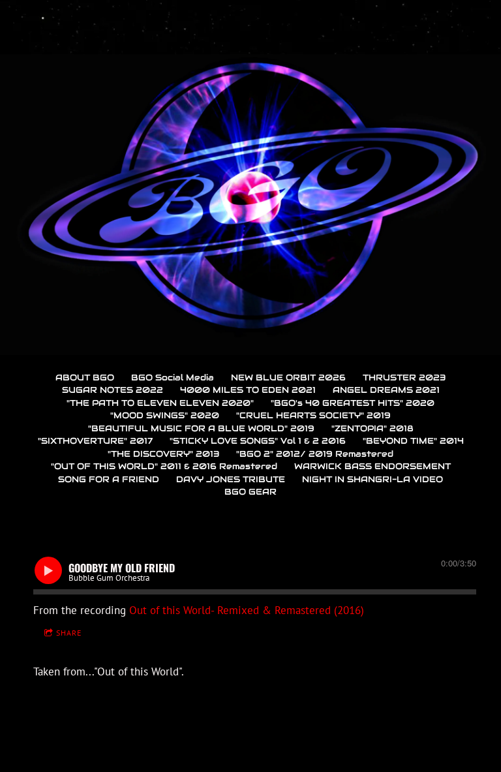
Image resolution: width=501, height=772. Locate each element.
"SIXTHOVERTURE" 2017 (95, 440)
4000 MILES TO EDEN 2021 (248, 389)
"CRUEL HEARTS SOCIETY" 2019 (313, 415)
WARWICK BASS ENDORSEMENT (372, 466)
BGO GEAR (250, 491)
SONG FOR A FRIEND (108, 479)
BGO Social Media (172, 377)
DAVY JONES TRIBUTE (230, 479)
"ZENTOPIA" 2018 (372, 428)
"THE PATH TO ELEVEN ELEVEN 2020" (160, 403)
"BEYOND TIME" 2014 (413, 440)
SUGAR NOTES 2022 (112, 389)
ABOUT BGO (84, 377)
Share (69, 633)
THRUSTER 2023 (404, 377)
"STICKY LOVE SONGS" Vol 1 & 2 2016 (258, 440)
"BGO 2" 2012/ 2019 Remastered (314, 453)
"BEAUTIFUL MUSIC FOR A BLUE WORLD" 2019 (201, 428)
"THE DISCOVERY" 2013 (163, 453)
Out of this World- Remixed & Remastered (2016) (246, 610)
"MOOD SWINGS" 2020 (164, 415)
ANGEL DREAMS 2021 (386, 389)
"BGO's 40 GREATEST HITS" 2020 (352, 403)
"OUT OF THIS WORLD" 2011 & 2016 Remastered (164, 466)
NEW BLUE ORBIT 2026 (288, 377)
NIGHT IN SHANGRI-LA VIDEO (372, 479)
